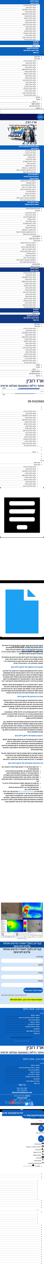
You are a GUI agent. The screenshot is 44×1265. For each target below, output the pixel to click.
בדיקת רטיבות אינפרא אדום (28, 189)
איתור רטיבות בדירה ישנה (29, 187)
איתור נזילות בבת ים (30, 35)
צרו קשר (36, 52)
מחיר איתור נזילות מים (31, 50)
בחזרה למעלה (22, 938)
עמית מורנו (26, 1166)
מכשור (34, 102)
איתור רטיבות (34, 178)
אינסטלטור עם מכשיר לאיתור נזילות (26, 198)
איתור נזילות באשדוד (30, 16)
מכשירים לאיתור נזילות (25, 791)
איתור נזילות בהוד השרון (29, 37)
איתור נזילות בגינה (31, 159)
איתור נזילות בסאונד (32, 204)
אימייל (40, 973)
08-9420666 (36, 401)
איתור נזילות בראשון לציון (29, 10)
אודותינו (36, 44)
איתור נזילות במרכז (30, 27)
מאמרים (38, 97)
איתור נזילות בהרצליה (30, 40)
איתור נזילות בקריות (30, 22)
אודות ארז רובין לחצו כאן (22, 1041)
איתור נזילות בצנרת (30, 151)
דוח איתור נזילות (31, 163)
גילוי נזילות (35, 148)
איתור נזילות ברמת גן (30, 31)
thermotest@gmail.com (22, 1092)
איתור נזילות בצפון (31, 7)
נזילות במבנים (32, 157)
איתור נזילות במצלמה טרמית (29, 146)
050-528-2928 (23, 138)
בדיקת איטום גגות (31, 183)
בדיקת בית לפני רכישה (29, 196)
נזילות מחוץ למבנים (31, 1256)
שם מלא (39, 957)
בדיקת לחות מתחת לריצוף (28, 185)
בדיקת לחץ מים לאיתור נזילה (28, 262)
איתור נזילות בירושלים (30, 18)
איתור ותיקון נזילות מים (30, 155)
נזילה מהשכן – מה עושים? (29, 168)
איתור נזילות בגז (36, 264)
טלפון (40, 965)
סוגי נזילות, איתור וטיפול (29, 234)
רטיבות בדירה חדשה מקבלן (28, 181)
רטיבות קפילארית (31, 191)
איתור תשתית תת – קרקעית (29, 1261)
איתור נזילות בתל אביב (29, 5)
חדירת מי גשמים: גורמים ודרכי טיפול (26, 170)
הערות (40, 981)
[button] (22, 55)
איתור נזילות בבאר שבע (29, 25)
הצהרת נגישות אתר (32, 1031)
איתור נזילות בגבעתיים (30, 33)
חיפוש (40, 117)
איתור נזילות (37, 57)
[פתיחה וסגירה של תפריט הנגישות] (41, 1128)
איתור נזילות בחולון (31, 29)
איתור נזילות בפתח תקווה (29, 14)
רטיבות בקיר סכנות (30, 194)
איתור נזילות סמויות (30, 166)
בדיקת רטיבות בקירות (34, 238)
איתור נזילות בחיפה (30, 20)
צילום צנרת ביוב (36, 236)
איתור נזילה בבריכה (30, 153)
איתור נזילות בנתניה (30, 12)
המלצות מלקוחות (35, 104)
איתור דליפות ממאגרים (29, 161)
